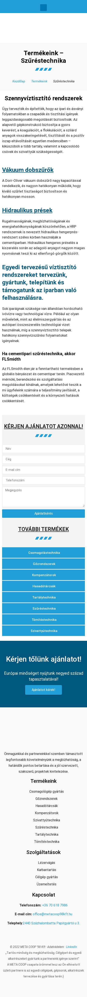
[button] (81, 27)
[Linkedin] (43, 7)
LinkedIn (71, 947)
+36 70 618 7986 (55, 905)
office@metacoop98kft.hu (52, 914)
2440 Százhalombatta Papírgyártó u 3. (51, 923)
